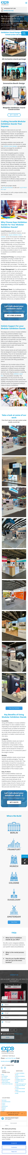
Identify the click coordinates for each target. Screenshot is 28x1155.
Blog (3, 1074)
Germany (4, 1100)
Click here (13, 29)
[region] (14, 1140)
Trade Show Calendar (7, 1084)
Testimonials (5, 1080)
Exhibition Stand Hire (21, 1079)
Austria (3, 1104)
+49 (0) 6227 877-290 (10, 8)
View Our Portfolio (14, 708)
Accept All (14, 1143)
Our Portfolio (5, 1076)
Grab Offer (24, 33)
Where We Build (6, 1082)
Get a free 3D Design (14, 315)
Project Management (21, 1084)
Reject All (14, 1151)
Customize (14, 1147)
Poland (3, 1109)
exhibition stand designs (10, 146)
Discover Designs (6, 1079)
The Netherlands (6, 1101)
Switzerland (5, 1106)
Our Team (4, 1077)
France (3, 1103)
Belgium (4, 1107)
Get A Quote (14, 115)
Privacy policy (18, 1034)
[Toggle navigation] (26, 3)
